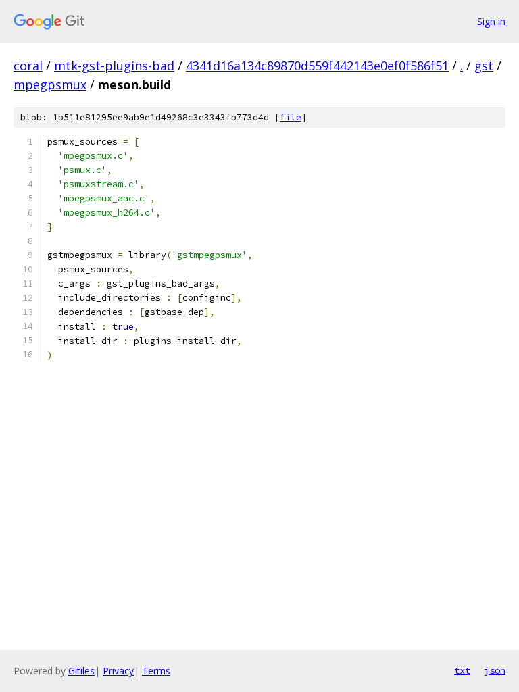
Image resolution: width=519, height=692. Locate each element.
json (494, 670)
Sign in (491, 21)
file (290, 117)
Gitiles (81, 670)
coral (28, 65)
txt (462, 670)
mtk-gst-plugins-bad (114, 65)
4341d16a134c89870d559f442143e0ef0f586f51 (317, 65)
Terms (156, 670)
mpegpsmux (50, 84)
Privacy (118, 670)
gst (483, 65)
